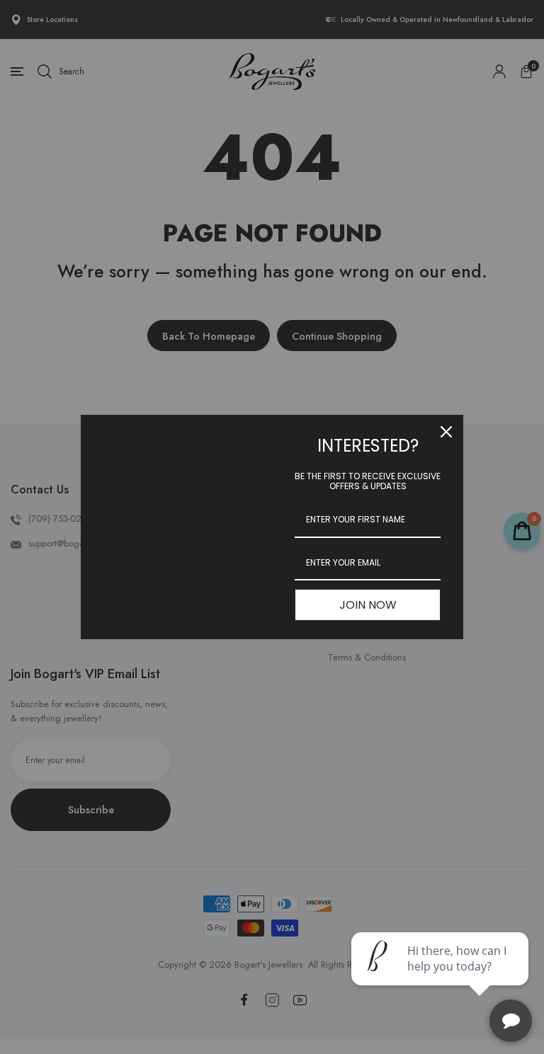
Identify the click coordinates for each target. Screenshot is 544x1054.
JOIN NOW (368, 605)
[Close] (446, 432)
